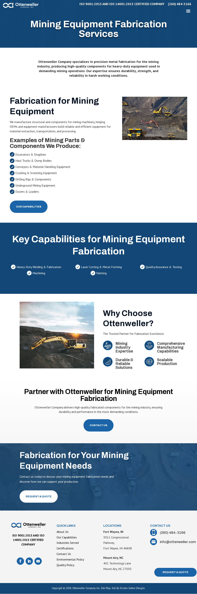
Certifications (65, 548)
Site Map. (106, 588)
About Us (62, 532)
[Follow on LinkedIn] (29, 561)
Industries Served (68, 543)
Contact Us (98, 425)
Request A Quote (39, 496)
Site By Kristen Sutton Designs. (128, 588)
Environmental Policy (70, 559)
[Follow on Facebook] (20, 561)
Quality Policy (65, 565)
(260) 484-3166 (179, 4)
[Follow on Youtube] (38, 561)
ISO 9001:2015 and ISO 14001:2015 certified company (121, 4)
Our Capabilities (28, 206)
